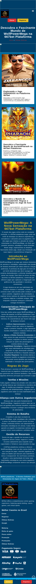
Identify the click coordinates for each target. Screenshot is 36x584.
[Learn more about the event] (18, 4)
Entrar (4, 513)
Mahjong (5, 528)
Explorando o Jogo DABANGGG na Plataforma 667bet (16, 93)
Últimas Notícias (21, 40)
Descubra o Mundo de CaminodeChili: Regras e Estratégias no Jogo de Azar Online (17, 202)
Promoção (5, 537)
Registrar (5, 516)
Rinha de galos (7, 531)
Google (4, 523)
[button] (33, 11)
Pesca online (6, 534)
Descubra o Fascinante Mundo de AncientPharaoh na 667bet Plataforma (18, 146)
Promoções (6, 540)
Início (11, 40)
